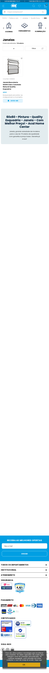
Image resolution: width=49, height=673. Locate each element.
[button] (3, 6)
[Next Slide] (45, 28)
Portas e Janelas (14, 18)
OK (24, 665)
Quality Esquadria (36, 18)
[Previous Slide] (3, 28)
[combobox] (24, 12)
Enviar (24, 554)
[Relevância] (13, 48)
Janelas (25, 18)
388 (45, 18)
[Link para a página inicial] (4, 18)
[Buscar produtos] (42, 12)
